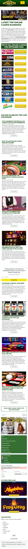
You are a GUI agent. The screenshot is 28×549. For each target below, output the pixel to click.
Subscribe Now (14, 279)
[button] (14, 270)
